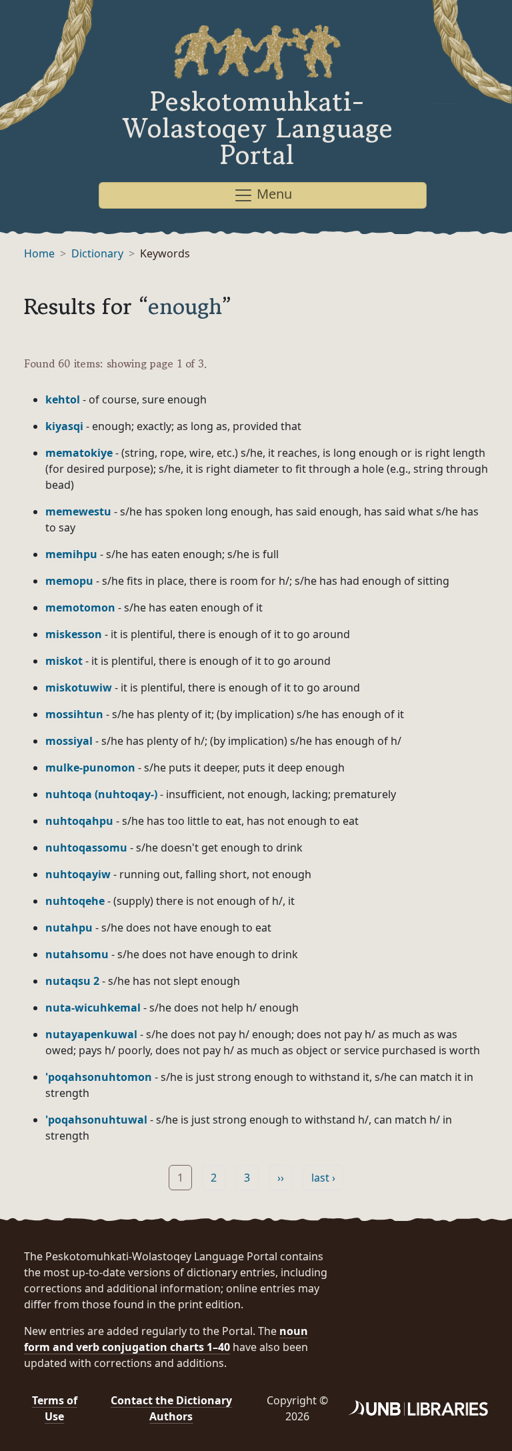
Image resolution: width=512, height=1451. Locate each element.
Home (39, 253)
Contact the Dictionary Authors (171, 1408)
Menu (272, 194)
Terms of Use (54, 1408)
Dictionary (97, 253)
